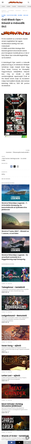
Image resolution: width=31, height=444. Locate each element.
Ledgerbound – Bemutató (14, 315)
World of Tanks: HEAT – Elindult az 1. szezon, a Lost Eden (15, 232)
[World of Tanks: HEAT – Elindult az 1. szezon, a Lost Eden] (15, 221)
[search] (28, 2)
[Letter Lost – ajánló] (15, 362)
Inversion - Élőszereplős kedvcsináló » (17, 152)
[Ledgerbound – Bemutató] (15, 302)
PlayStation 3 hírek (12, 15)
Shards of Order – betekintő (15, 436)
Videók (14, 6)
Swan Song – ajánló (11, 345)
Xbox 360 (25, 10)
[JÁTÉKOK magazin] (15, 2)
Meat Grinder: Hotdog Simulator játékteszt (12, 405)
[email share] (18, 166)
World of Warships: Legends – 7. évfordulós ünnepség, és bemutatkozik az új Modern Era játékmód (14, 206)
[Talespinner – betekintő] (15, 274)
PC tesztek (9, 283)
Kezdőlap (4, 10)
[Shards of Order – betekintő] (15, 423)
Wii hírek (20, 15)
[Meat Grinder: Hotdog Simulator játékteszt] (15, 391)
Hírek (3, 6)
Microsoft (18, 10)
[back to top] (27, 438)
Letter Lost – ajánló (11, 375)
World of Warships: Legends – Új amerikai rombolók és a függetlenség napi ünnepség (15, 257)
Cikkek (8, 6)
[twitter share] (15, 166)
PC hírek (4, 15)
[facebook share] (11, 166)
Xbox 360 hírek (5, 11)
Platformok (21, 6)
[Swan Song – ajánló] (15, 332)
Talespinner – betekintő (13, 287)
